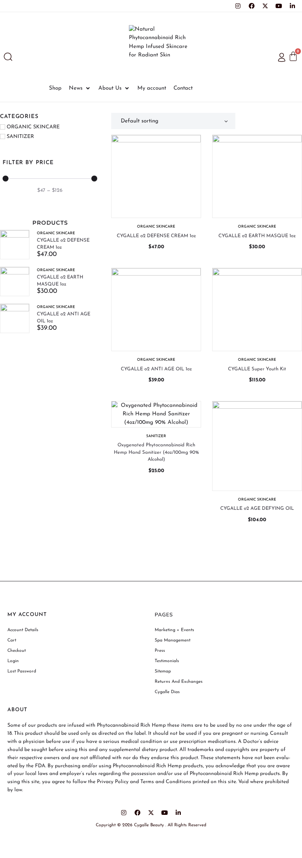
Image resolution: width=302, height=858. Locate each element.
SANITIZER (156, 436)
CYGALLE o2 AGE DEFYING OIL (257, 508)
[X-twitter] (265, 6)
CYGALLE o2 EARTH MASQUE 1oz (257, 235)
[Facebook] (251, 6)
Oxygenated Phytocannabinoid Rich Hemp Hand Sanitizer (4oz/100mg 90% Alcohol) (156, 452)
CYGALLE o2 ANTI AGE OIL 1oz (156, 369)
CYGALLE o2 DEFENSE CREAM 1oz (156, 235)
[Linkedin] (292, 6)
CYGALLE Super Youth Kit (257, 369)
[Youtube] (279, 6)
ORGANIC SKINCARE (56, 233)
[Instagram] (238, 6)
